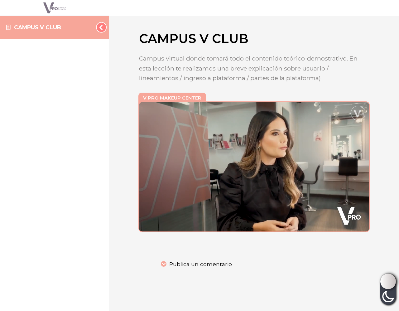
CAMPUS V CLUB (37, 27)
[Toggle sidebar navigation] (99, 27)
